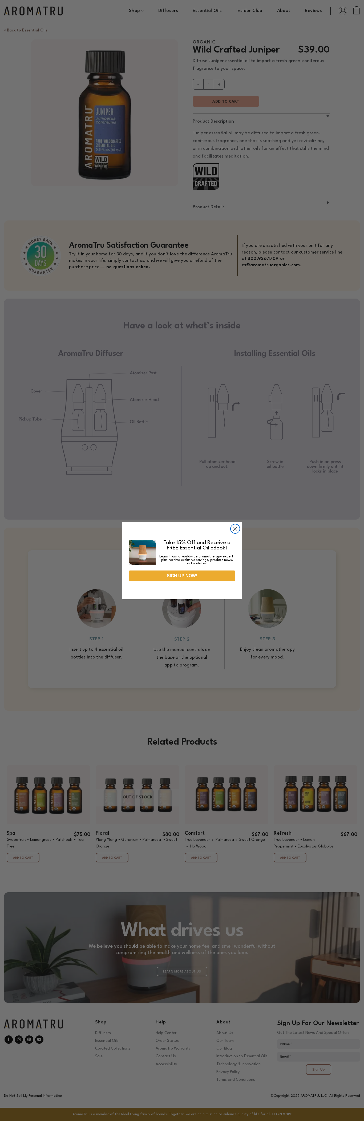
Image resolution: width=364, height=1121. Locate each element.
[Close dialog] (235, 528)
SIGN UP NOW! (182, 575)
